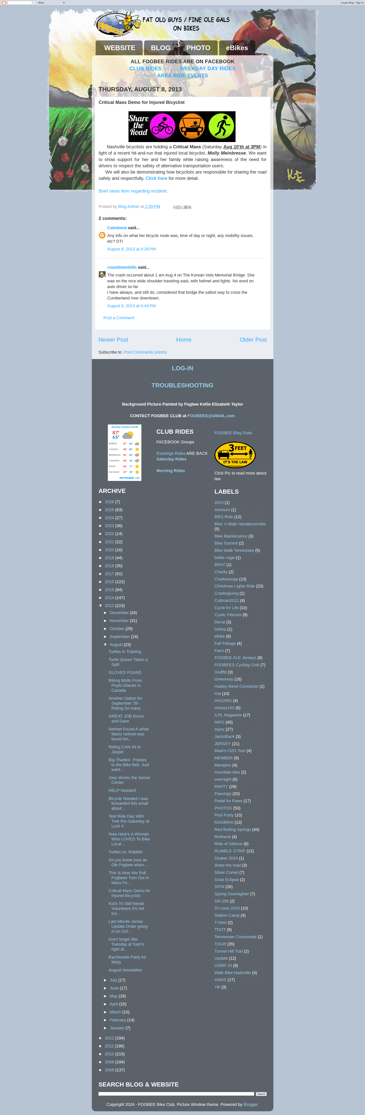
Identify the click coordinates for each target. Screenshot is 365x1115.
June (115, 988)
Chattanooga (226, 579)
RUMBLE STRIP (229, 851)
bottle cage (224, 557)
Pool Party (224, 815)
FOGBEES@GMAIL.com (211, 415)
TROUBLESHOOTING (182, 385)
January (117, 1028)
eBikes (237, 48)
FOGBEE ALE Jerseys (235, 657)
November (120, 620)
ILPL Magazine (228, 715)
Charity (221, 571)
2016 (110, 581)
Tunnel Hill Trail (228, 951)
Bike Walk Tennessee (234, 550)
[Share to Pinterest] (189, 207)
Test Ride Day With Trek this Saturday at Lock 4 (129, 821)
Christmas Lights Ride (234, 586)
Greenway (223, 679)
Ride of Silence (228, 843)
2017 (110, 573)
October (117, 628)
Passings (222, 793)
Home (184, 339)
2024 (110, 517)
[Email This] (175, 207)
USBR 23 (223, 965)
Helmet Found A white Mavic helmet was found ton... (129, 734)
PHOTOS (223, 808)
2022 (110, 533)
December (120, 612)
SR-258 (221, 901)
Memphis (222, 765)
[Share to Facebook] (186, 207)
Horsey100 (224, 707)
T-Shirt (220, 922)
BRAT (219, 564)
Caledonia (117, 227)
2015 (110, 589)
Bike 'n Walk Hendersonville (240, 524)
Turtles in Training (125, 651)
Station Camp (227, 915)
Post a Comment (118, 317)
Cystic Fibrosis (227, 614)
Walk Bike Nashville (232, 972)
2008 (110, 1070)
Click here (156, 178)
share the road (227, 865)
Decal (219, 622)
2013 (110, 605)
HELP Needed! (122, 790)
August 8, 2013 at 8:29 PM (131, 249)
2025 (110, 509)
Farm (219, 650)
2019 (110, 557)
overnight (222, 779)
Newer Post (113, 339)
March (116, 1012)
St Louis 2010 (227, 908)
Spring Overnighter (231, 894)
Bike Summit (226, 543)
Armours (222, 509)
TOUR (220, 944)
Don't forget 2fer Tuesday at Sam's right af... (126, 944)
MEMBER (223, 758)
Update (221, 958)
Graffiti (220, 672)
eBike (219, 636)
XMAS (220, 979)
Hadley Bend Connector (236, 686)
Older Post (253, 339)
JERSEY (222, 743)
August (117, 644)
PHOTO (198, 48)
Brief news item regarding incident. (134, 190)
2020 (110, 549)
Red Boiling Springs (232, 829)
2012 (110, 1038)
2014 (110, 597)
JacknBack (224, 736)
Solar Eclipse (226, 879)
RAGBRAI (223, 822)
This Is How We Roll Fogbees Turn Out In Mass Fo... (129, 877)
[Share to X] (182, 207)
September (120, 636)
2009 (110, 1062)
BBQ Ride (223, 516)
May (114, 996)
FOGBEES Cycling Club (236, 665)
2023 (110, 525)
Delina (220, 629)
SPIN (219, 886)
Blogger (251, 1104)
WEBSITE (119, 48)
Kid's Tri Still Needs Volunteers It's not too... (126, 908)
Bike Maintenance (230, 536)
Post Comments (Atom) (145, 352)
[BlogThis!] (179, 207)
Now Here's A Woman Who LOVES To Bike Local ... (129, 839)
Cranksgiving (226, 593)
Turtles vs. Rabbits (126, 852)
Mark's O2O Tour (229, 750)
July (114, 980)
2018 (110, 565)
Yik (217, 987)
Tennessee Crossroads (235, 936)
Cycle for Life (226, 607)
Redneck (222, 836)
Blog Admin (129, 206)
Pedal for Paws (228, 800)
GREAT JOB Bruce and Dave (126, 718)
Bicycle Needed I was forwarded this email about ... (128, 803)
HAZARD (223, 700)
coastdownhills (122, 267)
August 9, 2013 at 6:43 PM (131, 305)
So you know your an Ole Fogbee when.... (128, 862)
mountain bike (227, 772)
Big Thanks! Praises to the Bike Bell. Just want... (129, 764)
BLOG (161, 48)
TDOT (220, 929)
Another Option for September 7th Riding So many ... (127, 703)
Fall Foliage (225, 643)
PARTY (221, 786)
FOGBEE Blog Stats (233, 432)
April (114, 1004)
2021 (110, 541)
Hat (217, 693)
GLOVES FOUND (125, 672)
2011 (110, 1046)
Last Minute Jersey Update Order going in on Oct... (128, 926)
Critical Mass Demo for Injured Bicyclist (129, 893)
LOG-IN (182, 368)
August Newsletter (125, 970)
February (118, 1020)
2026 (110, 501)
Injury (219, 729)
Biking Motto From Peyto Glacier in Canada (125, 685)
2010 (110, 1054)
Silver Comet (226, 872)
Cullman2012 (226, 600)
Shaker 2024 (226, 858)
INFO (219, 722)
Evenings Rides (170, 453)
